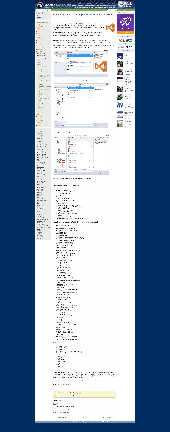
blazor (38, 151)
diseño (39, 171)
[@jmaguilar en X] (124, 41)
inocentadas (40, 186)
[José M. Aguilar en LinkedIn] (130, 41)
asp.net (39, 141)
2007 (39, 123)
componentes (40, 162)
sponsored (40, 217)
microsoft (39, 190)
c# (38, 159)
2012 (39, 112)
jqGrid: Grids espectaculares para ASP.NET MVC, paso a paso (128, 81)
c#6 (38, 160)
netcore (39, 197)
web (38, 235)
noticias (39, 198)
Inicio (101, 4)
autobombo (40, 149)
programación (40, 205)
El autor (106, 4)
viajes (38, 230)
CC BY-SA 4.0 (104, 422)
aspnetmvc (40, 146)
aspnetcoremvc (41, 144)
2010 (39, 116)
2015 (39, 49)
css (38, 165)
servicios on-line (41, 210)
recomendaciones (41, 206)
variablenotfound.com (42, 227)
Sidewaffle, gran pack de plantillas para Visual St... (44, 76)
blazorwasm (40, 154)
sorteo (39, 214)
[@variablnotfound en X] (127, 41)
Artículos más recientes (60, 417)
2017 (39, 45)
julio (39, 60)
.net (38, 133)
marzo (40, 104)
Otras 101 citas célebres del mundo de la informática (128, 97)
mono (38, 192)
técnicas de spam (41, 219)
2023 (39, 31)
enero (40, 107)
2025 (39, 27)
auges (38, 148)
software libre (40, 213)
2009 (39, 118)
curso (38, 168)
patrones (39, 202)
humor (39, 184)
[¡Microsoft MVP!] (126, 7)
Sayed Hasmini (105, 42)
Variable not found (66, 384)
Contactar (113, 4)
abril (39, 102)
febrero (40, 105)
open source (73, 40)
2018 (39, 42)
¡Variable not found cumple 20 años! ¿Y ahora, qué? (128, 64)
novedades (40, 200)
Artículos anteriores (109, 417)
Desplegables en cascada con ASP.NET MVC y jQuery (128, 123)
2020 (39, 38)
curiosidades (40, 167)
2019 (39, 40)
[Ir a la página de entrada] (52, 4)
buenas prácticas (41, 157)
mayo (40, 64)
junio (39, 62)
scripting (39, 208)
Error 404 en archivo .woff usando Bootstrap (44, 67)
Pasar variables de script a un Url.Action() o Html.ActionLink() (128, 106)
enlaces (39, 173)
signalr (39, 211)
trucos (38, 222)
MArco (54, 404)
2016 (39, 47)
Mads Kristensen (88, 42)
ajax (38, 136)
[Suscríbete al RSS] (120, 41)
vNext (40, 84)
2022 (39, 33)
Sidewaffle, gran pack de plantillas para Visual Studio (83, 14)
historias (39, 183)
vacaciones (40, 224)
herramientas (40, 181)
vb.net (38, 229)
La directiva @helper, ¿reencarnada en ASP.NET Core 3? (128, 56)
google (39, 179)
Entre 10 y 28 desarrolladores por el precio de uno (128, 89)
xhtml (38, 238)
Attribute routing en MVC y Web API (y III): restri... (44, 94)
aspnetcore (40, 143)
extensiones (63, 396)
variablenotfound (41, 225)
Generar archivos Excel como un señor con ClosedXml (128, 72)
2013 (39, 110)
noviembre (41, 55)
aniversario (40, 138)
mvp (38, 194)
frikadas (39, 178)
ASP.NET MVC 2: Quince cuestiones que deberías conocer (128, 115)
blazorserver (40, 152)
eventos (39, 176)
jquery (38, 189)
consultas (39, 163)
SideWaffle (81, 24)
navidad (39, 195)
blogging (39, 155)
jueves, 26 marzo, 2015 (63, 410)
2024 (39, 29)
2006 (39, 125)
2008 (39, 121)
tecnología (39, 221)
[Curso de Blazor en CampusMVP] (125, 33)
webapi (39, 237)
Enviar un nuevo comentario (61, 413)
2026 (39, 25)
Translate (131, 10)
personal (39, 203)
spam (38, 216)
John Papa (97, 42)
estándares (40, 175)
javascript (39, 187)
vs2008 (39, 233)
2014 (39, 51)
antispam (39, 140)
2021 (39, 36)
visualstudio (40, 232)
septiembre (41, 59)
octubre (40, 57)
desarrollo (39, 170)
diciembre (41, 53)
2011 (39, 114)
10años (39, 135)
